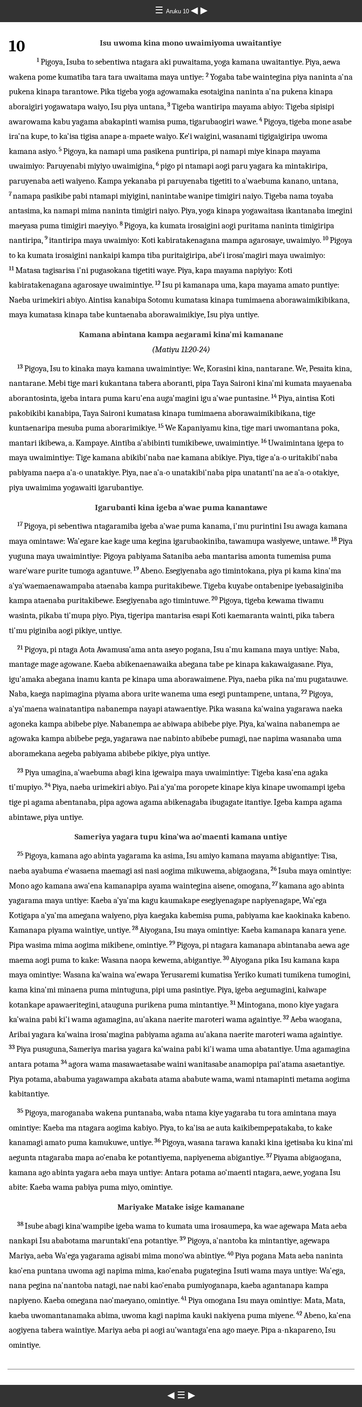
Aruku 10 (178, 11)
